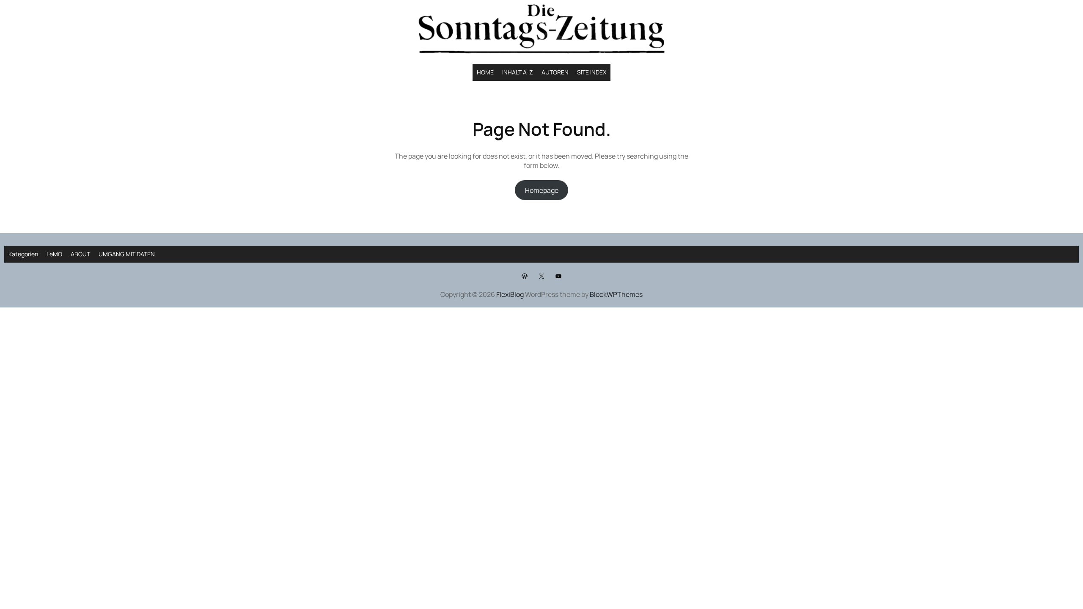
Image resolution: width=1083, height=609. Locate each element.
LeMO (54, 254)
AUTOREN (555, 72)
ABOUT (80, 254)
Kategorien (23, 254)
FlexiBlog (510, 294)
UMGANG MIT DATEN (127, 254)
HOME (485, 72)
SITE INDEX (591, 72)
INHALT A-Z (517, 72)
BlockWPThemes (616, 294)
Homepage (541, 190)
